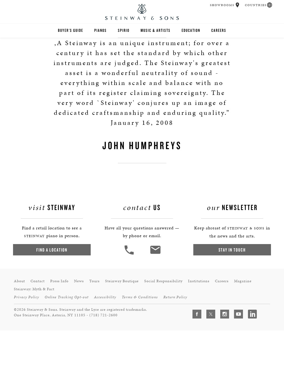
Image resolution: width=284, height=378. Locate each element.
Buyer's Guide (70, 30)
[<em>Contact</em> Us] (155, 254)
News (79, 281)
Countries (256, 5)
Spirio (124, 30)
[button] (237, 5)
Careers (218, 30)
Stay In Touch (232, 250)
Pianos (100, 30)
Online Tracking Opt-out (66, 297)
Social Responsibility (163, 281)
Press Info (59, 281)
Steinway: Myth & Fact (34, 289)
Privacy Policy (26, 297)
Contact (38, 281)
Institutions (198, 281)
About (19, 281)
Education (191, 30)
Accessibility (105, 297)
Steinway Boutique (122, 281)
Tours (94, 281)
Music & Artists (156, 30)
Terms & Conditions (140, 297)
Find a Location (51, 250)
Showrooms (222, 5)
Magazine (243, 281)
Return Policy (175, 297)
